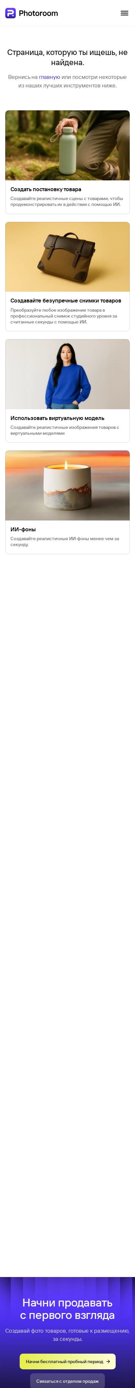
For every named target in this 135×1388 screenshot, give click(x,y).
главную (49, 76)
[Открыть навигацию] (124, 13)
